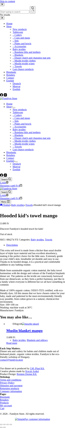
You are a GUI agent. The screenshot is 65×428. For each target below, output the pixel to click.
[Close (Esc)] (1, 424)
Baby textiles (19, 129)
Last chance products (23, 149)
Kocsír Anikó (32, 371)
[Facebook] (2, 175)
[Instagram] (5, 175)
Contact (10, 158)
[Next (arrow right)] (4, 427)
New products (20, 109)
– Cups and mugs (21, 118)
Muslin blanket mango (24, 331)
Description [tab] (12, 245)
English (10, 161)
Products (4, 402)
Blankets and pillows (37, 340)
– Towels (17, 146)
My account (6, 405)
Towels (48, 239)
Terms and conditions (10, 380)
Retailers (10, 155)
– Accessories (19, 126)
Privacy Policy (7, 382)
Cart (2, 408)
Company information (11, 391)
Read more (11, 343)
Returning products (9, 388)
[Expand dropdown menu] (14, 107)
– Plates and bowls (22, 123)
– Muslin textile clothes (24, 141)
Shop (9, 106)
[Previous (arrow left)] (1, 427)
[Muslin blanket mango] (30, 324)
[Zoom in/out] (10, 424)
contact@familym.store (11, 360)
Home (9, 103)
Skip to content (7, 1)
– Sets (16, 121)
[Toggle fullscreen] (7, 424)
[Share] (4, 424)
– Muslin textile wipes (24, 143)
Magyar (16, 166)
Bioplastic (11, 152)
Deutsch (17, 163)
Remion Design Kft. (27, 374)
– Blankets (18, 135)
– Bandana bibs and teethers (27, 132)
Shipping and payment (11, 385)
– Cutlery (17, 115)
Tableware (18, 112)
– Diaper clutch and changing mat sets (31, 138)
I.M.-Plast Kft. (37, 368)
